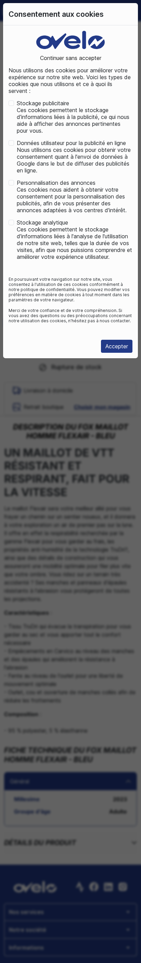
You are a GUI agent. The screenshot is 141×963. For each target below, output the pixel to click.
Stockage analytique (42, 222)
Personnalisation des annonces (56, 182)
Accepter (116, 346)
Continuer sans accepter (70, 58)
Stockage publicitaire (43, 103)
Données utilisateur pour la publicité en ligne (71, 143)
